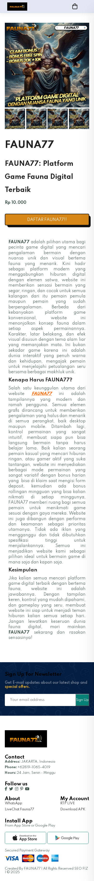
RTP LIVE (67, 803)
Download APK (72, 809)
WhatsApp (13, 803)
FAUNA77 (42, 394)
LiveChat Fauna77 (19, 809)
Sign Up (82, 700)
